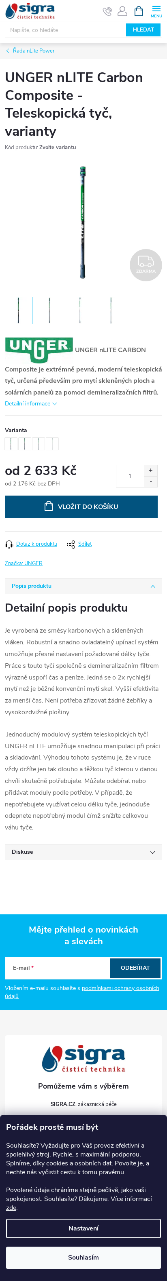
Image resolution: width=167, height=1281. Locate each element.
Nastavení (83, 1228)
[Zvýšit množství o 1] (150, 470)
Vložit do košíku (88, 506)
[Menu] (156, 10)
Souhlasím (83, 1257)
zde (11, 1207)
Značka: (24, 563)
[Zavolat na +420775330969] (108, 11)
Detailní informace (27, 403)
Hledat (143, 30)
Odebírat (135, 968)
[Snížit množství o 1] (150, 481)
